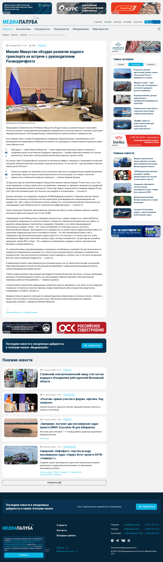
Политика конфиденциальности (123, 548)
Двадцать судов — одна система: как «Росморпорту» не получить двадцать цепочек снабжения (146, 87)
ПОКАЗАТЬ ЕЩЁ (54, 483)
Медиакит (61, 548)
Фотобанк (127, 22)
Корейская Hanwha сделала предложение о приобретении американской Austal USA (146, 99)
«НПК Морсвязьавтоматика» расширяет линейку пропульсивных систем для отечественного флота (146, 175)
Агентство (138, 22)
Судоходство (69, 395)
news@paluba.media (132, 525)
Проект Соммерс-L (62, 472)
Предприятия (61, 29)
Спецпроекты (42, 29)
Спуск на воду (46, 472)
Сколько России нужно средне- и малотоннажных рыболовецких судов (145, 212)
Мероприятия (100, 29)
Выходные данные (66, 535)
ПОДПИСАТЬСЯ (94, 346)
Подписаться (148, 507)
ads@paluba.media (131, 529)
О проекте (98, 22)
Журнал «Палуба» (149, 22)
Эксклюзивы (23, 29)
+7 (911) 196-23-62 (152, 525)
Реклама (107, 22)
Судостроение (69, 447)
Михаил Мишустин (14, 312)
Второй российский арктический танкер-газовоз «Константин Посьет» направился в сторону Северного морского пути (146, 74)
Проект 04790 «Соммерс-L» (52, 475)
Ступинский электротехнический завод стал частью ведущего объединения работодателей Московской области (72, 378)
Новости (7, 29)
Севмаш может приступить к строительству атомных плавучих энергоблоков (146, 111)
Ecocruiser (45, 438)
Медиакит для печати (65, 551)
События (23, 35)
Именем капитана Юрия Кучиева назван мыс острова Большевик (146, 199)
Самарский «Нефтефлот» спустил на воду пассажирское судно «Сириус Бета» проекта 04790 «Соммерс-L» (71, 454)
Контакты (117, 22)
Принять (23, 555)
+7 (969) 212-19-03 (152, 529)
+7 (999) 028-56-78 (152, 533)
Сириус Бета (76, 472)
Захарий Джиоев (31, 312)
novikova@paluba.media (133, 533)
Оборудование (81, 29)
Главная (5, 35)
